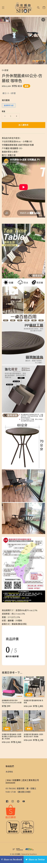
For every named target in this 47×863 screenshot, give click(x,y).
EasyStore (33, 854)
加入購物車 (24, 124)
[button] (3, 7)
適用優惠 (6, 100)
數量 (3, 111)
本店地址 (9, 771)
